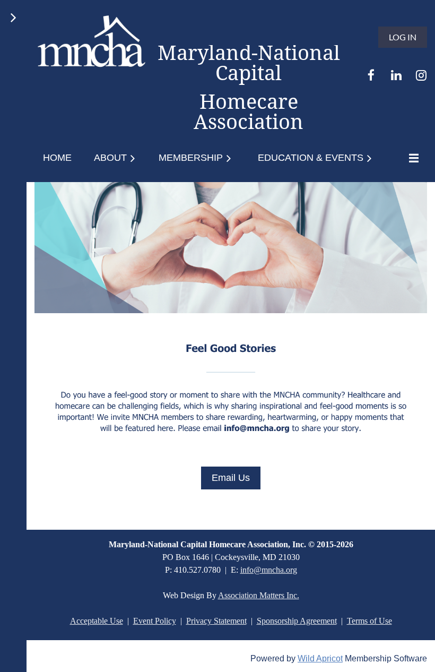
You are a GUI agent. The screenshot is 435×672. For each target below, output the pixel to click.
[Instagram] (421, 75)
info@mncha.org (268, 569)
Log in (402, 37)
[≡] (411, 158)
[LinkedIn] (396, 75)
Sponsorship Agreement (297, 620)
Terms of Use (369, 620)
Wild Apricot (320, 658)
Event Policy (154, 620)
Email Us (231, 477)
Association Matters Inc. (258, 595)
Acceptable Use (96, 620)
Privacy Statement (216, 620)
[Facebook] (371, 75)
